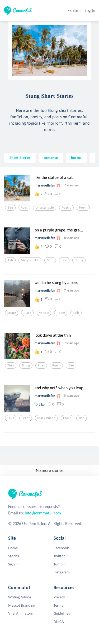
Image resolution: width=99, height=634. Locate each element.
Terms (58, 605)
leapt (26, 418)
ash (10, 260)
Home (13, 548)
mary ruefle (30, 260)
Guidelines (62, 613)
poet (24, 207)
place (27, 313)
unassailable (44, 207)
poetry (67, 207)
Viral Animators (20, 613)
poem (83, 207)
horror (76, 157)
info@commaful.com (43, 512)
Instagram (62, 572)
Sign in (13, 564)
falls (10, 418)
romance (51, 157)
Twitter (59, 555)
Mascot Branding (21, 605)
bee (10, 207)
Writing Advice (19, 597)
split (76, 313)
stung (79, 260)
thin (10, 365)
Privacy (59, 597)
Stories (13, 555)
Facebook (61, 548)
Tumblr (59, 564)
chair (67, 418)
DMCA (59, 621)
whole (44, 313)
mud (50, 260)
